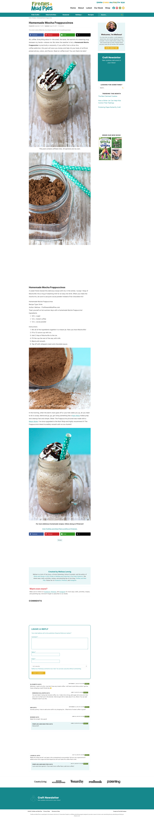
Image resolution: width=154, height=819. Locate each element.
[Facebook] (113, 8)
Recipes (34, 17)
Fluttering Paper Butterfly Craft (109, 107)
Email (34, 659)
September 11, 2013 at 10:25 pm (76, 683)
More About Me (111, 48)
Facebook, (58, 580)
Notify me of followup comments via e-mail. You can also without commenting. (56, 668)
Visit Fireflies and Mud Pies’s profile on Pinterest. (59, 529)
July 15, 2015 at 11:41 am (77, 763)
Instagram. (73, 580)
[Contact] (123, 8)
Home (30, 17)
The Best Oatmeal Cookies (107, 96)
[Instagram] (120, 8)
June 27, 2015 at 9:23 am (77, 723)
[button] (88, 56)
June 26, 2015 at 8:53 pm (78, 716)
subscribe (66, 668)
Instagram (62, 591)
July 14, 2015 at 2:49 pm (78, 754)
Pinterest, (64, 580)
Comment (35, 637)
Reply (87, 683)
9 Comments (61, 26)
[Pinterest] (117, 8)
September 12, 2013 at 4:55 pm (76, 706)
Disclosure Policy (56, 811)
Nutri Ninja (76, 416)
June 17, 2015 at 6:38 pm (77, 692)
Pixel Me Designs (122, 811)
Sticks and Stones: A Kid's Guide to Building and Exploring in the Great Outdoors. (58, 576)
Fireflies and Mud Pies (42, 6)
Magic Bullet (33, 421)
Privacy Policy (46, 811)
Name (34, 652)
